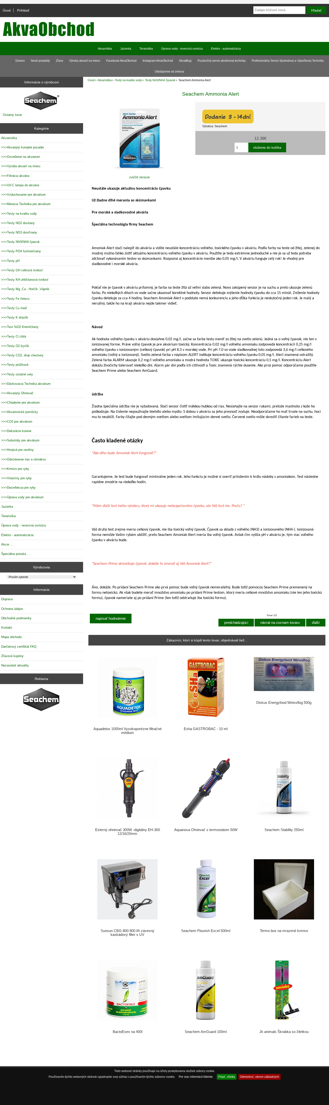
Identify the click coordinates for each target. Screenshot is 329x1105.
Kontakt (6, 627)
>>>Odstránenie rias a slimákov (23, 459)
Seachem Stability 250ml (283, 830)
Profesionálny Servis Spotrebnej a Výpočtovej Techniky (288, 60)
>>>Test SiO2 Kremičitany (20, 327)
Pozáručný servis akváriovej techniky (221, 60)
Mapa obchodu (11, 637)
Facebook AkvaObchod (121, 60)
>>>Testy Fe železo (15, 298)
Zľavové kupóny (12, 656)
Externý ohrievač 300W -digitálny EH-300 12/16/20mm (127, 832)
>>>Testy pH (10, 261)
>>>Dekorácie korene (16, 431)
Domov (20, 60)
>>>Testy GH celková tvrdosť (22, 270)
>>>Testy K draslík (14, 317)
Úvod (7, 10)
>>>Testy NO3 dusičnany (19, 232)
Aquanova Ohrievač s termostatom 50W (205, 830)
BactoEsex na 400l (127, 1032)
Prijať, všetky (226, 1076)
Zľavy (59, 60)
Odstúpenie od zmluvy (169, 71)
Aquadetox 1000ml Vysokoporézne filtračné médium (127, 731)
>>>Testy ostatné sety (17, 374)
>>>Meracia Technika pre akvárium (26, 204)
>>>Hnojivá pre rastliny (17, 450)
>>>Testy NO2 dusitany (18, 223)
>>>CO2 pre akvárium (16, 421)
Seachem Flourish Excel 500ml (205, 931)
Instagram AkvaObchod (158, 60)
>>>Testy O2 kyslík (15, 346)
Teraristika (146, 48)
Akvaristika (105, 80)
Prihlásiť (23, 10)
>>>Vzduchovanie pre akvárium (23, 194)
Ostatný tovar (12, 115)
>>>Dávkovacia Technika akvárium (26, 384)
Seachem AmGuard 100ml (206, 1032)
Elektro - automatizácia (226, 48)
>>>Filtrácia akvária (15, 176)
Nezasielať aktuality (15, 665)
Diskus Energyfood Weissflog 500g (283, 703)
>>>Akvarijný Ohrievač (17, 393)
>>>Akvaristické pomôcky (19, 412)
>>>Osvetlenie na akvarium (20, 157)
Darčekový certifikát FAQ (18, 646)
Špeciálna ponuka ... (15, 554)
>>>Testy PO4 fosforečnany (21, 251)
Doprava (7, 599)
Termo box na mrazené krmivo (284, 931)
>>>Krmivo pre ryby (15, 469)
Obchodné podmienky (16, 618)
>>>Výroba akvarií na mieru (20, 166)
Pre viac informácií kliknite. (196, 1076)
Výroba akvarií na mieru (84, 60)
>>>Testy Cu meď (14, 308)
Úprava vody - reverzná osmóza (182, 48)
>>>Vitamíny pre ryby (16, 478)
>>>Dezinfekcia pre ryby (18, 487)
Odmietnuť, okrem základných (259, 1076)
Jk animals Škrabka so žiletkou (284, 1032)
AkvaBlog (185, 60)
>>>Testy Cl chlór (13, 336)
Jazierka (125, 48)
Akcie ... (7, 544)
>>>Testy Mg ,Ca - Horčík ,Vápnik (25, 289)
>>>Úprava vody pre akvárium (22, 497)
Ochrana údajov (12, 609)
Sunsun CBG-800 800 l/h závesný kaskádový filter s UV (127, 933)
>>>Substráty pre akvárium (20, 440)
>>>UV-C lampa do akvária (20, 185)
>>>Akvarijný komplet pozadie (22, 147)
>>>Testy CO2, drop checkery (22, 355)
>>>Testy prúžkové (14, 364)
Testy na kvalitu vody (128, 80)
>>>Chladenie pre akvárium (20, 402)
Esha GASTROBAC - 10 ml (206, 729)
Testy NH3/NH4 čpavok (160, 80)
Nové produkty (40, 60)
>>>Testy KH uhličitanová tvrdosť (24, 279)
